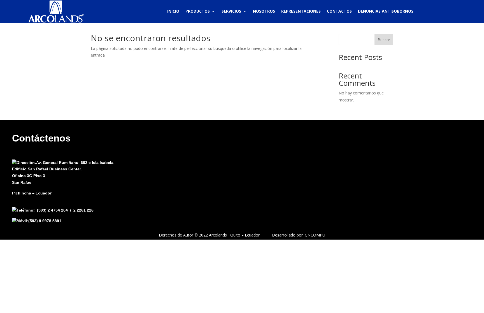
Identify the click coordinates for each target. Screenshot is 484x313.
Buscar (384, 39)
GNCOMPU (315, 235)
